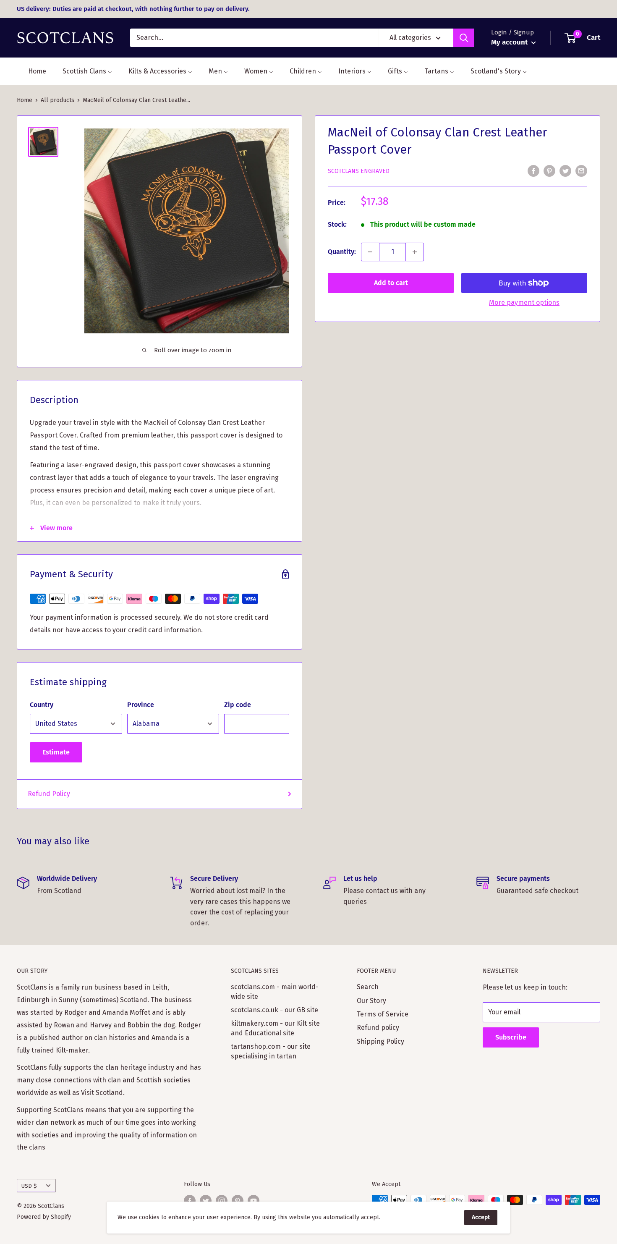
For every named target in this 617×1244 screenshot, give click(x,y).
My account (510, 42)
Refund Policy (49, 794)
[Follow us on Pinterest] (237, 1201)
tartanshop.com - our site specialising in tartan (271, 1051)
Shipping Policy (380, 1041)
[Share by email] (581, 170)
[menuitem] (32, 71)
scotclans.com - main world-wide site (275, 991)
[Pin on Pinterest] (549, 170)
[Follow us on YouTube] (253, 1201)
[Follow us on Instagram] (221, 1201)
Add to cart (391, 283)
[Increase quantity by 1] (415, 252)
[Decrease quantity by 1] (370, 252)
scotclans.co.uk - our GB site (274, 1010)
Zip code (237, 705)
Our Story (371, 1001)
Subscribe (510, 1037)
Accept (481, 1217)
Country (41, 705)
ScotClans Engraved (359, 171)
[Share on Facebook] (533, 170)
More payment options (524, 302)
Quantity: (342, 252)
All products (57, 100)
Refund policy (378, 1028)
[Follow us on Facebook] (190, 1201)
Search (368, 987)
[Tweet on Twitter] (565, 170)
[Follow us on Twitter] (206, 1201)
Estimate (56, 752)
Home (24, 100)
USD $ (29, 1185)
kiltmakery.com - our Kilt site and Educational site (275, 1028)
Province (140, 705)
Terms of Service (382, 1014)
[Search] (463, 38)
